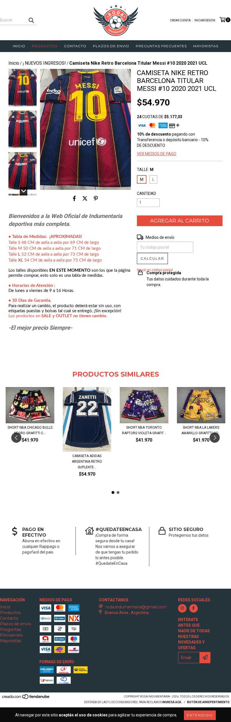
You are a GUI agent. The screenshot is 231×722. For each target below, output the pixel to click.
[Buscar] (31, 20)
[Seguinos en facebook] (193, 608)
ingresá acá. (172, 702)
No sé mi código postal (155, 270)
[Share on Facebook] (74, 198)
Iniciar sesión (204, 20)
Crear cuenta (180, 20)
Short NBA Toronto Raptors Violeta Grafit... (144, 430)
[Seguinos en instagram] (182, 608)
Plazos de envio (111, 46)
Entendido (200, 715)
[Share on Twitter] (85, 198)
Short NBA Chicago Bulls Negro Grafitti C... (30, 430)
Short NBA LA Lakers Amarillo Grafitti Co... (201, 430)
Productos (44, 46)
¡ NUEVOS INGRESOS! (44, 63)
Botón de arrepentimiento (208, 702)
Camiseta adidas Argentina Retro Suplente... (87, 461)
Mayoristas (205, 46)
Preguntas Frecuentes (161, 46)
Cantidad (146, 193)
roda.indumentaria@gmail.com (136, 606)
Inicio (19, 46)
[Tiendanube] (26, 698)
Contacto (75, 46)
